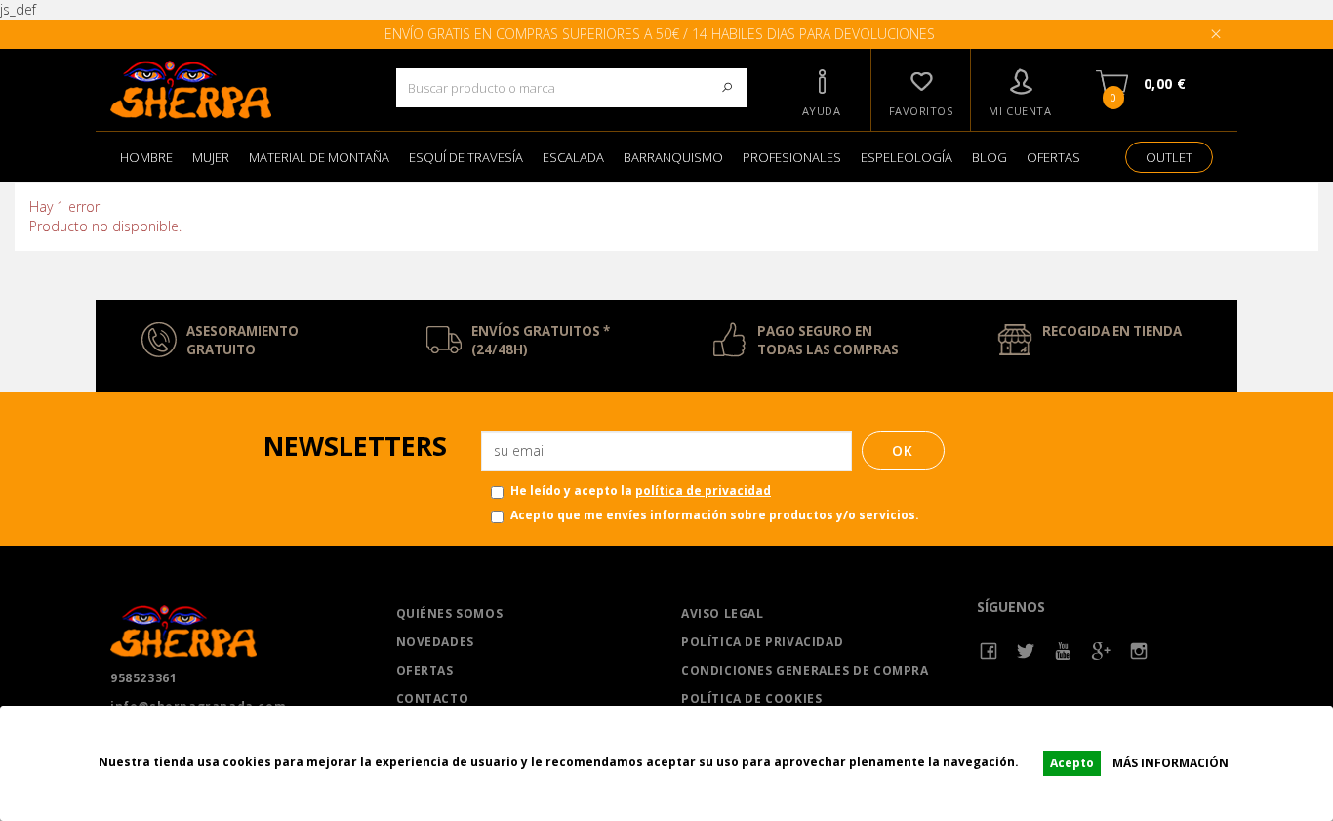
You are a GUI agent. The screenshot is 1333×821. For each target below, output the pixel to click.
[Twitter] (1026, 652)
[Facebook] (989, 652)
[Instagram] (1139, 652)
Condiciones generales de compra (805, 670)
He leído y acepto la (640, 490)
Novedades (435, 642)
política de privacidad (703, 490)
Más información (1170, 763)
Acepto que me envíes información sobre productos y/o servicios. (714, 515)
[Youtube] (1064, 652)
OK (903, 450)
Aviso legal (722, 613)
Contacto (432, 698)
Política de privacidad (762, 642)
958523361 (143, 678)
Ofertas (425, 670)
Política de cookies (751, 698)
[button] (821, 90)
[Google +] (1101, 652)
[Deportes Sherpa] (238, 90)
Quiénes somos (450, 613)
